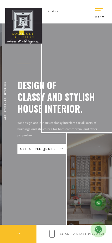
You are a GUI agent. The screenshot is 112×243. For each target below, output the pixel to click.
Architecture (5, 108)
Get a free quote (38, 148)
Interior (5, 89)
